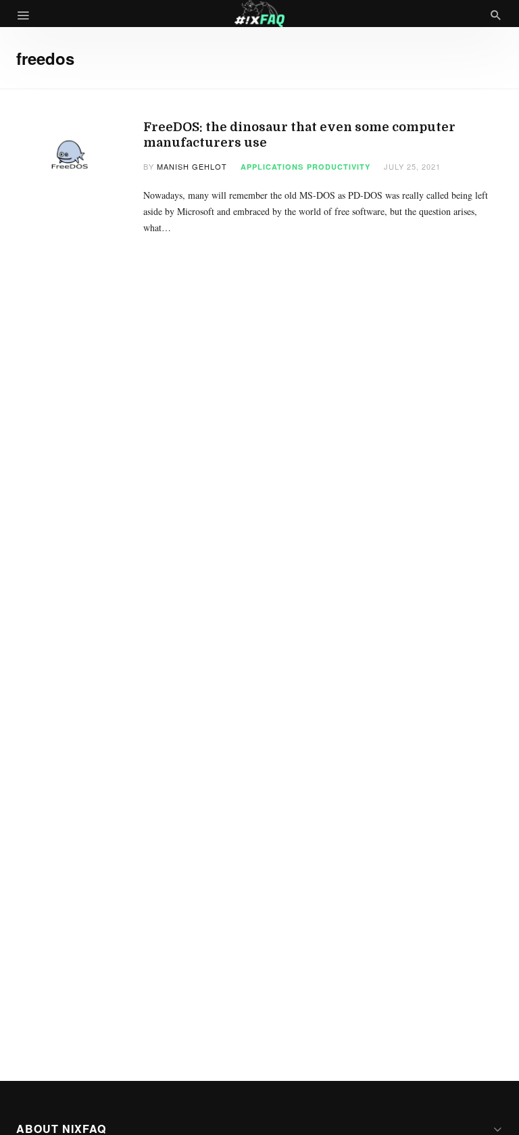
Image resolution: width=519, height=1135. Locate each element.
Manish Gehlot (192, 166)
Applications (272, 167)
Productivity (338, 167)
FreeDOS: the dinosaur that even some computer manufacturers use (299, 134)
